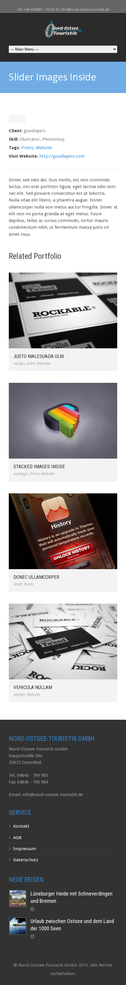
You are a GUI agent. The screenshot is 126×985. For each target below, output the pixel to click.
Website (44, 147)
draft (17, 584)
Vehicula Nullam (32, 687)
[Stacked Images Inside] (63, 421)
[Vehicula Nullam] (63, 641)
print (31, 363)
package (20, 473)
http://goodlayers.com (62, 156)
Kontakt (21, 826)
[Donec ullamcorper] (63, 531)
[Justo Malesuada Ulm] (63, 310)
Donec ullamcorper (36, 577)
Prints (27, 147)
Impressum (24, 848)
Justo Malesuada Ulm (38, 356)
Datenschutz (25, 859)
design (19, 363)
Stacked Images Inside (39, 466)
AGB (17, 837)
